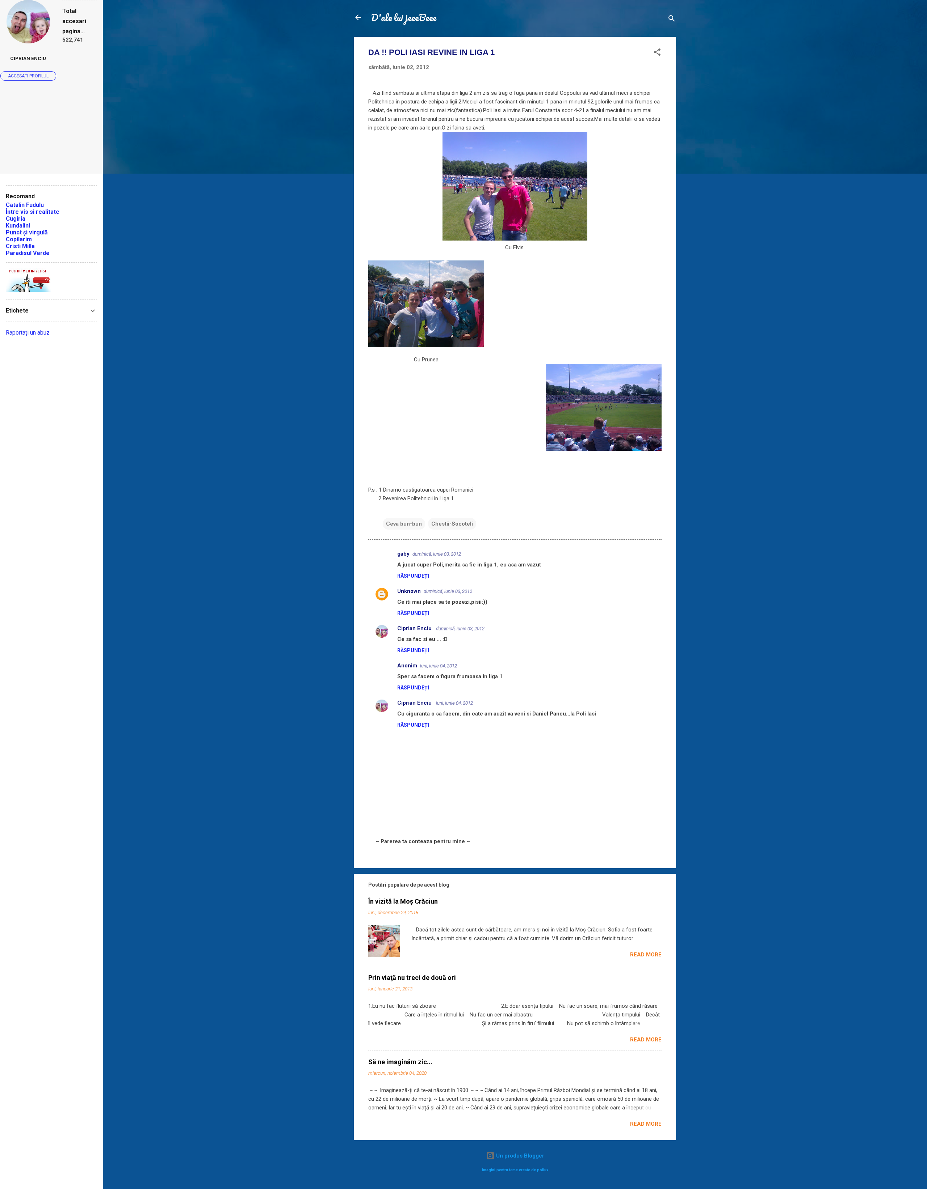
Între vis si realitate (32, 211)
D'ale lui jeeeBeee (403, 17)
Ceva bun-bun (404, 524)
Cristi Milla (20, 246)
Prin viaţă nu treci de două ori (412, 977)
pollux (542, 1170)
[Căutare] (671, 20)
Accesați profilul (28, 75)
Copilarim (19, 239)
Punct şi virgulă (27, 232)
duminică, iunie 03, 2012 (436, 554)
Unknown (409, 591)
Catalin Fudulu (25, 204)
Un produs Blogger (519, 1155)
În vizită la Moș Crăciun (403, 901)
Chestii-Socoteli (452, 524)
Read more (646, 954)
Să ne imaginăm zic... (400, 1062)
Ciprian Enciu (415, 628)
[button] (657, 53)
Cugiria (15, 218)
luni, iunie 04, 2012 (438, 665)
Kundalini (18, 225)
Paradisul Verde (28, 253)
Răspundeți (413, 576)
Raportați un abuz (28, 332)
